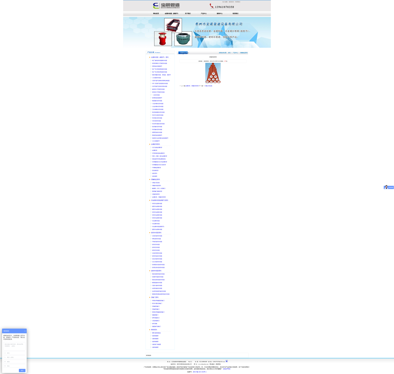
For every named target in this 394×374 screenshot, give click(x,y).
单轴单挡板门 (156, 309)
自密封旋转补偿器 (157, 288)
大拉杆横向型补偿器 (157, 106)
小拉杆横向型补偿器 (157, 103)
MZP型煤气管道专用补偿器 (159, 86)
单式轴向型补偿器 (157, 129)
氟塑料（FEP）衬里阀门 (159, 188)
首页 (229, 52)
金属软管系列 (155, 144)
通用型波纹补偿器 (157, 132)
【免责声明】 (226, 369)
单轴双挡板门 (156, 306)
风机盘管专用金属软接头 (159, 159)
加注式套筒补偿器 (157, 259)
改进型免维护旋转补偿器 (159, 291)
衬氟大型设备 (156, 182)
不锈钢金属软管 (156, 167)
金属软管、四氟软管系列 (159, 197)
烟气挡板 (154, 323)
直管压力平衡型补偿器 (158, 92)
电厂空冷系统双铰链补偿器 (159, 69)
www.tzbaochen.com (203, 364)
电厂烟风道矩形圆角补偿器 (159, 60)
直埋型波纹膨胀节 (157, 98)
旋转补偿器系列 (156, 271)
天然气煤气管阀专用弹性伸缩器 (161, 80)
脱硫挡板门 (155, 315)
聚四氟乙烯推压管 (157, 191)
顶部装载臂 (155, 338)
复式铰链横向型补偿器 (158, 112)
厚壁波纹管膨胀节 (157, 66)
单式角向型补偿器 (157, 118)
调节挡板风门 (156, 318)
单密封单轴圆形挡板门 (158, 300)
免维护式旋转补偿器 (157, 277)
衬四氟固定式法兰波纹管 (159, 164)
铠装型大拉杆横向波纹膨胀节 (160, 138)
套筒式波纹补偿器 (157, 256)
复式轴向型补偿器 (157, 126)
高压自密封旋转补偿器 (158, 279)
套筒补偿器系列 (156, 232)
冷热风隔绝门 (156, 320)
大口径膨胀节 (156, 141)
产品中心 (204, 13)
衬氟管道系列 (156, 194)
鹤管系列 (154, 329)
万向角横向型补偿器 (157, 109)
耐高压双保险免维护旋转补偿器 (161, 294)
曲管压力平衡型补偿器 (158, 89)
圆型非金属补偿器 (157, 206)
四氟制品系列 (155, 179)
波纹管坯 (154, 173)
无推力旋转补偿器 (157, 285)
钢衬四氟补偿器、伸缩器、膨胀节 (161, 75)
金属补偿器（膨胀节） (172, 13)
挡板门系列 (154, 297)
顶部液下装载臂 (156, 344)
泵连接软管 (155, 170)
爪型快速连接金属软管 (158, 153)
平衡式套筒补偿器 (157, 241)
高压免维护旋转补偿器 (158, 274)
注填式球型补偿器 (157, 253)
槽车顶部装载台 (156, 333)
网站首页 (156, 13)
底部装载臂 (155, 336)
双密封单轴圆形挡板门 (158, 312)
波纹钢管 (154, 176)
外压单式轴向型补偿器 (158, 123)
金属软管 (154, 150)
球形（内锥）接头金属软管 (159, 156)
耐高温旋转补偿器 (157, 282)
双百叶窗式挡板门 (157, 303)
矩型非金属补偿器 (157, 203)
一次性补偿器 (156, 95)
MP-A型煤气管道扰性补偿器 (160, 83)
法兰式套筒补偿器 (157, 261)
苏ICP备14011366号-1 (200, 372)
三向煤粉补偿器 (156, 77)
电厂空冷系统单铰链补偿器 (159, 72)
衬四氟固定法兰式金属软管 (159, 162)
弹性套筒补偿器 (156, 238)
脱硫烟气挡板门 (156, 326)
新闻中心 (220, 13)
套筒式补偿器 (156, 244)
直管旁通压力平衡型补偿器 (159, 63)
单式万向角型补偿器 (157, 115)
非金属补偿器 (156, 221)
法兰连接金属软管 (157, 147)
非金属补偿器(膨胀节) (158, 226)
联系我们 (235, 13)
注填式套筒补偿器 (157, 236)
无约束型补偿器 (156, 121)
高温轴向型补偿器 (157, 100)
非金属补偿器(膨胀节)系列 (159, 200)
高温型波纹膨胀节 (157, 135)
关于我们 (188, 13)
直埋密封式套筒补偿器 (158, 264)
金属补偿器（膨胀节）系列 (159, 57)
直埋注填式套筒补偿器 (158, 267)
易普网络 (218, 364)
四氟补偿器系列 (156, 185)
